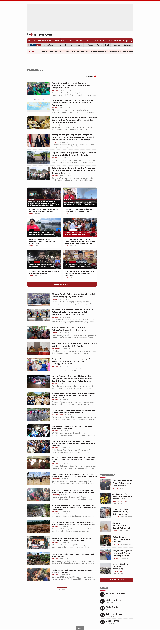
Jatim (99, 45)
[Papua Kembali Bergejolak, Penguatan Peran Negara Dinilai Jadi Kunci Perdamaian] (38, 157)
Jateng (79, 45)
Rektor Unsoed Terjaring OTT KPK (55, 51)
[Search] (131, 40)
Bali (107, 45)
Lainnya (127, 45)
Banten (68, 45)
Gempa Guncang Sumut (80, 51)
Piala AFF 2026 (115, 51)
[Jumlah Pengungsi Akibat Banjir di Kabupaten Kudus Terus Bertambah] (38, 332)
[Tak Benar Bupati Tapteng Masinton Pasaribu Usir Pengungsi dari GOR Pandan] (38, 348)
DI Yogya (89, 45)
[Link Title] (44, 197)
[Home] (39, 34)
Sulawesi (116, 45)
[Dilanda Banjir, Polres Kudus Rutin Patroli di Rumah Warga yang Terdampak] (38, 299)
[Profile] (127, 40)
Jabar (59, 45)
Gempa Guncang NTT (99, 51)
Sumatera (48, 45)
